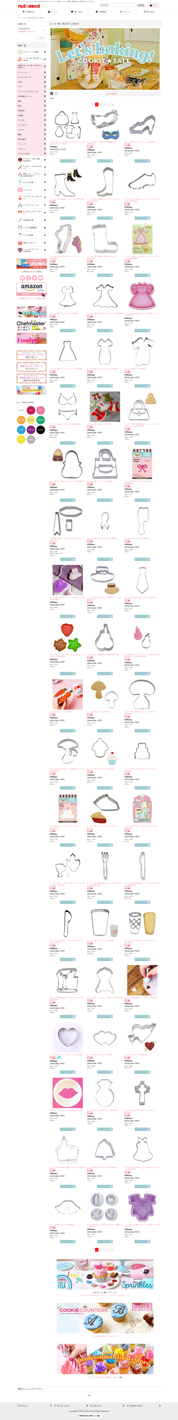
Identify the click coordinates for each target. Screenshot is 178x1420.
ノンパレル (112, 1295)
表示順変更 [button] (112, 94)
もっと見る (39, 38)
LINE (34, 272)
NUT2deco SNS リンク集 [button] (90, 1416)
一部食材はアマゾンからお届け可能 (31, 298)
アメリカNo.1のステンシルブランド (105, 1336)
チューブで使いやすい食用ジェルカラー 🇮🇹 (105, 1377)
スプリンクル (124, 1295)
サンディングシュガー (96, 1295)
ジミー (83, 1295)
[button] (77, 12)
